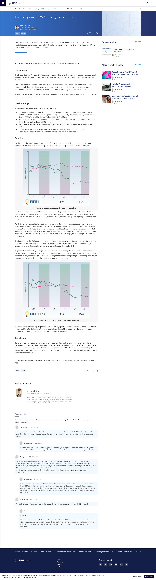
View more (138, 41)
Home (59, 560)
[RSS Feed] (126, 564)
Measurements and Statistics (66, 552)
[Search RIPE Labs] (140, 9)
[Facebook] (100, 564)
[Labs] (16, 8)
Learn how (85, 9)
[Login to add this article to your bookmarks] (97, 33)
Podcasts (34, 552)
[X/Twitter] (105, 564)
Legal (58, 566)
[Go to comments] (90, 33)
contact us (23, 422)
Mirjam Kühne (23, 9)
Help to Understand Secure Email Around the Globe (123, 85)
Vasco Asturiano (33, 28)
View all (138, 552)
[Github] (121, 564)
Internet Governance (85, 552)
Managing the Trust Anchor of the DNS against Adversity (125, 97)
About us (60, 562)
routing (18, 33)
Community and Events (124, 552)
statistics (23, 33)
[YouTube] (116, 564)
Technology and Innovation (104, 552)
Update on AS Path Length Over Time (49, 63)
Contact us (60, 564)
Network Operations (46, 552)
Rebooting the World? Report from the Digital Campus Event (125, 73)
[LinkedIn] (110, 564)
